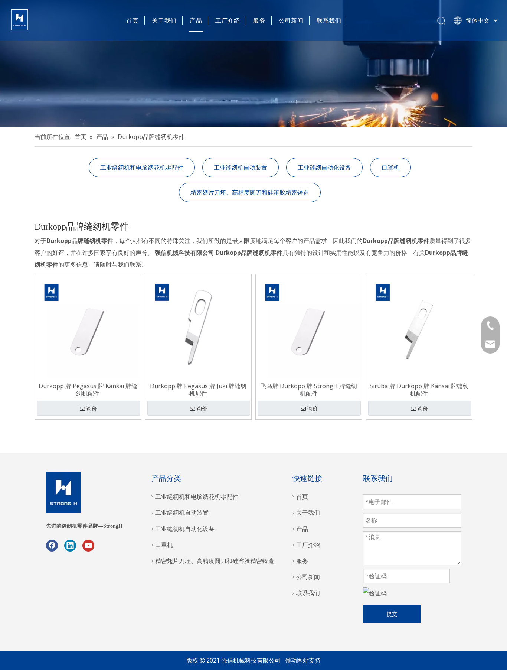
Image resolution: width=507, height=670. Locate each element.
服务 (259, 20)
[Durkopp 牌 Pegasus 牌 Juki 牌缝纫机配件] (198, 327)
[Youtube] (88, 545)
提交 (392, 613)
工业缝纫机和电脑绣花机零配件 (141, 167)
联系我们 (329, 20)
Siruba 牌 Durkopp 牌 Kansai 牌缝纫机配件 (419, 389)
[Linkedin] (70, 545)
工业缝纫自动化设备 (324, 167)
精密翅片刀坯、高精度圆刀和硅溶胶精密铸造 (249, 192)
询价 (91, 409)
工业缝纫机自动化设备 (185, 529)
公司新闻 (291, 20)
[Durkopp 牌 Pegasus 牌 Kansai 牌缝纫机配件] (88, 327)
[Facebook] (52, 545)
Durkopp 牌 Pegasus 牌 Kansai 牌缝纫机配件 (88, 389)
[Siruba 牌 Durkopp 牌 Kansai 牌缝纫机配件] (419, 327)
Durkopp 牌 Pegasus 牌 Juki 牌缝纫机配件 (198, 389)
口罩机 (390, 167)
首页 (132, 20)
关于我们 (164, 20)
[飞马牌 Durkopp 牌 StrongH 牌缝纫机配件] (309, 327)
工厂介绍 (227, 20)
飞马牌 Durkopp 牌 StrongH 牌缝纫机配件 (309, 389)
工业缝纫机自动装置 (240, 167)
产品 (196, 20)
